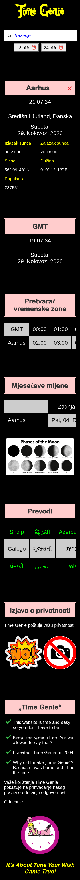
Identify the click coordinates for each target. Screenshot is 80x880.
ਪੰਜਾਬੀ (17, 566)
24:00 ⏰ (53, 48)
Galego (17, 549)
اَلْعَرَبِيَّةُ (42, 532)
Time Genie (40, 11)
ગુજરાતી (42, 549)
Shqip (17, 532)
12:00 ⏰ (26, 48)
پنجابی (42, 566)
